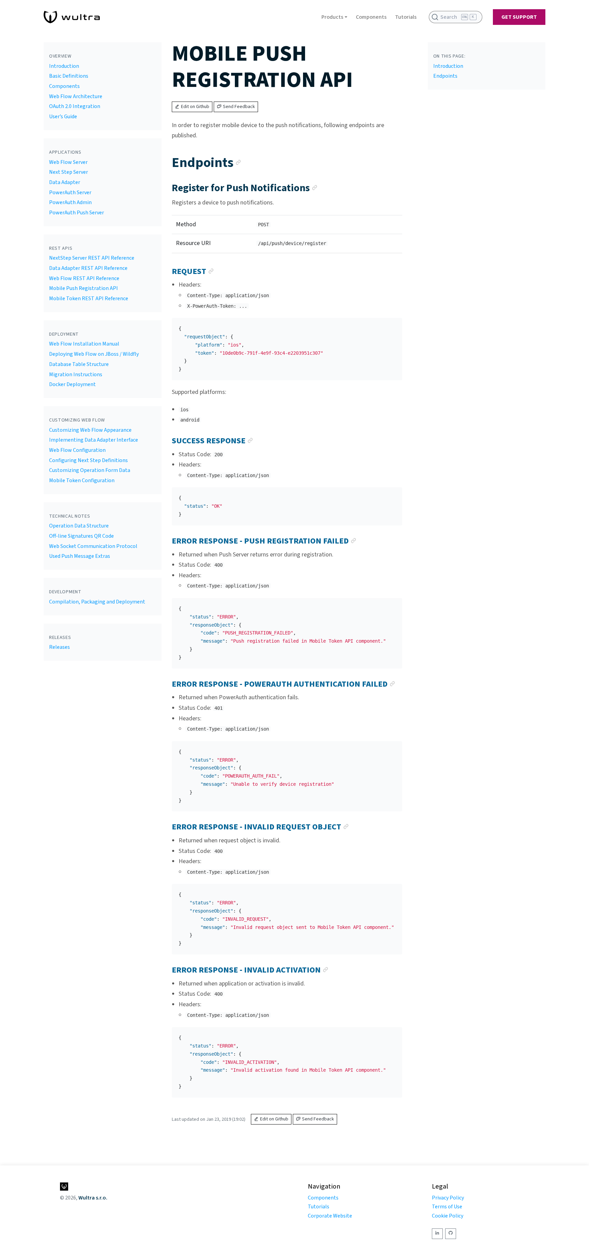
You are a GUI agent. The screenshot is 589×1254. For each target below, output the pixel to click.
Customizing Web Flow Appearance (90, 430)
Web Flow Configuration (77, 450)
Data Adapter (64, 182)
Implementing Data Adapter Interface (93, 440)
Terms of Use (447, 1206)
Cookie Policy (447, 1216)
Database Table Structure (79, 364)
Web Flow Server (68, 162)
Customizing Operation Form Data (89, 470)
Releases (59, 647)
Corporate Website (330, 1216)
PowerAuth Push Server (76, 212)
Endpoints (445, 76)
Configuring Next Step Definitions (88, 460)
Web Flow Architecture (75, 96)
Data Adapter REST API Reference (88, 268)
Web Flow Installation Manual (84, 344)
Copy (391, 325)
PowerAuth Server (70, 192)
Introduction (64, 66)
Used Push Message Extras (79, 556)
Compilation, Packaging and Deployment (97, 602)
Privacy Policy (448, 1198)
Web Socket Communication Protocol (93, 546)
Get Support (519, 17)
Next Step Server (68, 172)
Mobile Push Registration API (83, 288)
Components (371, 17)
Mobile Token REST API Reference (88, 298)
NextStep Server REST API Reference (91, 258)
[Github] (450, 1233)
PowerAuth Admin (70, 202)
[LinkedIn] (437, 1233)
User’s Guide (63, 116)
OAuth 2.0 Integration (74, 106)
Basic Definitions (68, 76)
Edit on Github (195, 106)
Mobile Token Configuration (82, 480)
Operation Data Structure (79, 526)
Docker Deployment (72, 384)
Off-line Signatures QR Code (81, 536)
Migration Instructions (75, 374)
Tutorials (406, 17)
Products (332, 17)
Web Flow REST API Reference (84, 278)
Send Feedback (239, 106)
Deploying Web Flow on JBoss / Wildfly (94, 354)
